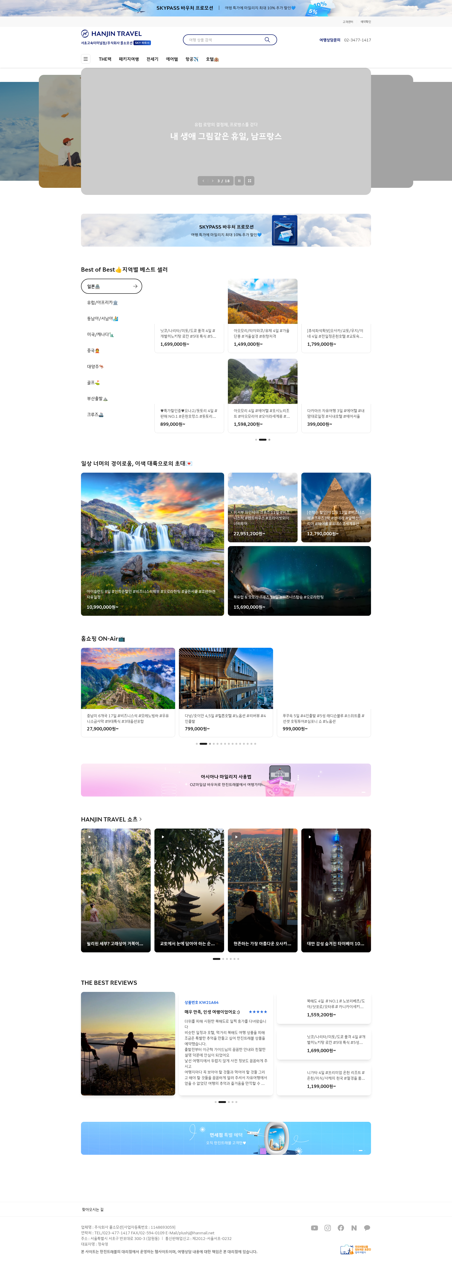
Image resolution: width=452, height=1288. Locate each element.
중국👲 (93, 350)
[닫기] (367, 8)
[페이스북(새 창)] (341, 1228)
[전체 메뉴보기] (85, 59)
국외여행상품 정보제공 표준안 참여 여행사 (355, 1249)
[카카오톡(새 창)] (367, 1228)
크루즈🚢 (95, 414)
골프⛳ (93, 382)
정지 (239, 180)
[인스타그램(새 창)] (327, 1228)
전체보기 (249, 180)
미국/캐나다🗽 (100, 334)
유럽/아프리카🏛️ (102, 302)
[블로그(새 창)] (354, 1228)
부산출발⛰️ (97, 398)
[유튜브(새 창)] (314, 1228)
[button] (256, 440)
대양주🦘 (95, 366)
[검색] (267, 40)
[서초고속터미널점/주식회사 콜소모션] (116, 34)
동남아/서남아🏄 (102, 318)
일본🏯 (93, 286)
